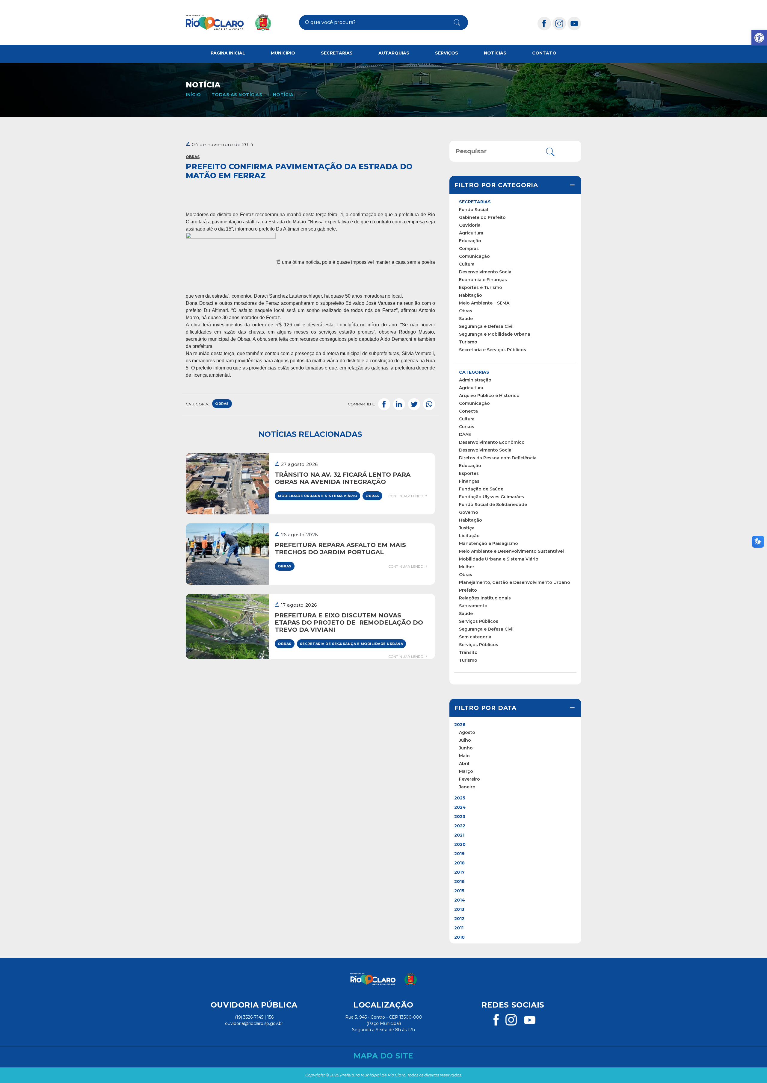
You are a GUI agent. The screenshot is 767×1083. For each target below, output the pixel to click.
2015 (459, 890)
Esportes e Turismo (480, 287)
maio (464, 755)
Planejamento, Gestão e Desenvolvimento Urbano (514, 582)
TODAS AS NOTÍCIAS (237, 94)
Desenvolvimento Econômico (492, 442)
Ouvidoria (470, 225)
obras (222, 404)
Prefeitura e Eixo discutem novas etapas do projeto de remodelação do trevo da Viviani (349, 622)
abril (464, 763)
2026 (460, 724)
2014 (459, 900)
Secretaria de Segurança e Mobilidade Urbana (351, 644)
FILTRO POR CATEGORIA (496, 185)
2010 (459, 937)
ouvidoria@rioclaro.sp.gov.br (254, 1023)
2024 (460, 807)
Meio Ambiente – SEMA (484, 303)
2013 (459, 909)
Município (283, 53)
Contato (544, 53)
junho (466, 748)
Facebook (384, 404)
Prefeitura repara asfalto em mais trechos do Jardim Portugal (340, 548)
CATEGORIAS (474, 372)
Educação (470, 240)
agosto (467, 732)
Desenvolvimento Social (486, 272)
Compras (469, 248)
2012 (459, 918)
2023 (459, 816)
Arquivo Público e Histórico (489, 395)
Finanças (469, 481)
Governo (468, 512)
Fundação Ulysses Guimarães (491, 496)
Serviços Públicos (478, 621)
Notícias (495, 53)
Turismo (468, 342)
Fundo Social (473, 209)
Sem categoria (475, 637)
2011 (458, 928)
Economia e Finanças (483, 279)
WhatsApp (429, 404)
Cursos (466, 426)
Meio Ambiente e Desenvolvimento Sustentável (511, 551)
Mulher (466, 566)
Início (193, 94)
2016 (459, 881)
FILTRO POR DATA (485, 707)
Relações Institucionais (485, 598)
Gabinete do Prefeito (482, 217)
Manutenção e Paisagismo (488, 543)
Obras (193, 157)
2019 (459, 853)
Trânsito (468, 652)
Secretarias (337, 53)
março (466, 771)
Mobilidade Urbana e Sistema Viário (317, 496)
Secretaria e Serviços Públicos (492, 349)
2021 (459, 835)
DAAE (465, 434)
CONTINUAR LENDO (406, 496)
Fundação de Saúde (481, 489)
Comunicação (474, 256)
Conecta (468, 411)
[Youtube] (574, 23)
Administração (475, 380)
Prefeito (468, 590)
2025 (459, 798)
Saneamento (473, 605)
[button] (759, 38)
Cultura (467, 264)
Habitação (470, 295)
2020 (460, 844)
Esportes (469, 473)
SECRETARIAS (475, 202)
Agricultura (471, 233)
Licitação (469, 535)
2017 (459, 872)
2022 (459, 825)
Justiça (467, 528)
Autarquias (393, 53)
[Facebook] (544, 23)
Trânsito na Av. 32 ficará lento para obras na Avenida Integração (342, 478)
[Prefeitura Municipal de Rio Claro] (228, 22)
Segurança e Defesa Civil (486, 326)
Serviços (446, 53)
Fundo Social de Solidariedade (493, 504)
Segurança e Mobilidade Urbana (494, 334)
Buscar (452, 22)
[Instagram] (559, 23)
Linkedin (399, 404)
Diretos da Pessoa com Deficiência (498, 458)
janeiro (467, 787)
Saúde (466, 318)
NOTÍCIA (283, 94)
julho (465, 740)
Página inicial (228, 53)
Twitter (414, 404)
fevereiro (469, 779)
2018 (459, 863)
